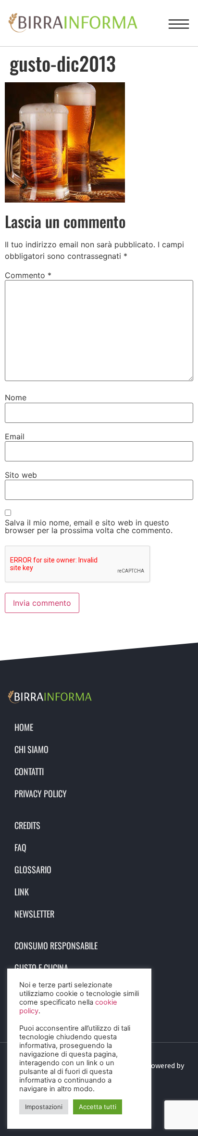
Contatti (29, 771)
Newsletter (34, 913)
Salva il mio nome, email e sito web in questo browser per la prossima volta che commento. (89, 526)
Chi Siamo (31, 749)
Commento (28, 275)
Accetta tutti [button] (97, 1106)
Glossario (32, 869)
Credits (27, 825)
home (23, 727)
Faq (20, 847)
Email (15, 436)
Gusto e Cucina (41, 967)
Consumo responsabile (56, 945)
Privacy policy (40, 793)
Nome (15, 397)
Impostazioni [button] (43, 1106)
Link (21, 891)
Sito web (21, 475)
